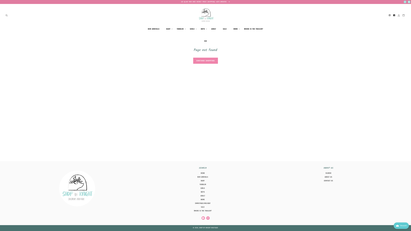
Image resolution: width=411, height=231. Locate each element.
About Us (328, 177)
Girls (203, 188)
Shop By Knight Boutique (208, 228)
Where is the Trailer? (203, 211)
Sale (203, 207)
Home (203, 173)
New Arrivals (202, 177)
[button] (6, 15)
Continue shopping (205, 60)
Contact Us (328, 180)
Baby (203, 180)
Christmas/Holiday (203, 203)
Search (328, 173)
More (203, 199)
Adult (203, 196)
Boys (203, 192)
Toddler (203, 184)
